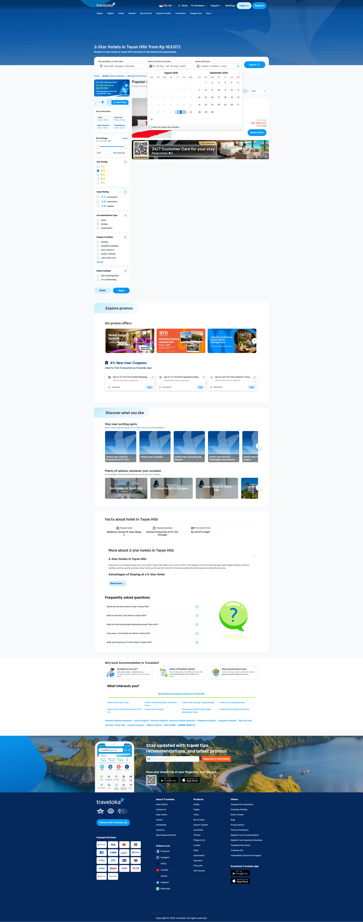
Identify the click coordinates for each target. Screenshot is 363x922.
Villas (195, 850)
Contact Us (161, 809)
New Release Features (166, 835)
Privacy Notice (237, 825)
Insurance (197, 860)
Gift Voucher (199, 871)
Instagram (165, 857)
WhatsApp (165, 888)
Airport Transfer (200, 825)
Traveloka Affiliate (239, 809)
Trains (196, 814)
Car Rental (198, 830)
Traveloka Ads (237, 850)
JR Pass (197, 835)
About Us (160, 830)
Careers (159, 820)
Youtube (164, 870)
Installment (161, 825)
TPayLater (198, 865)
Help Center (161, 814)
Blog (233, 820)
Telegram (165, 882)
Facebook (165, 851)
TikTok (163, 864)
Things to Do (199, 840)
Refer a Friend (237, 814)
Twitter (164, 876)
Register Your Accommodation (245, 835)
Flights (196, 809)
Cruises (196, 845)
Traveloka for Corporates (242, 804)
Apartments (199, 855)
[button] (244, 5)
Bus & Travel (198, 820)
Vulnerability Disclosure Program (246, 855)
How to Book (161, 804)
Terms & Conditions (240, 830)
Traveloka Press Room (240, 845)
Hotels (196, 804)
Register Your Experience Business (246, 840)
